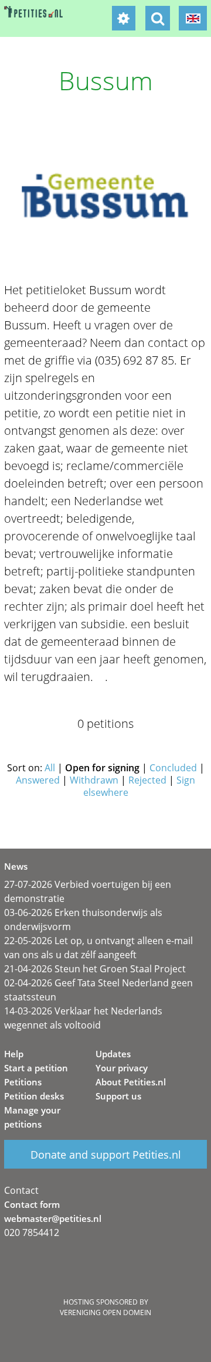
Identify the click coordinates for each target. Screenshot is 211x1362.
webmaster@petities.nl (52, 1218)
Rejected (147, 780)
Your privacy (122, 1068)
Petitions (23, 1082)
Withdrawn (94, 780)
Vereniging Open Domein (105, 1312)
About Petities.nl (131, 1082)
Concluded (173, 767)
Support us (118, 1096)
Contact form (32, 1204)
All (50, 767)
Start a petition (36, 1068)
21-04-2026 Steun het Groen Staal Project (95, 968)
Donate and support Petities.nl (105, 1155)
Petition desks (34, 1096)
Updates (113, 1054)
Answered (38, 780)
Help (13, 1054)
